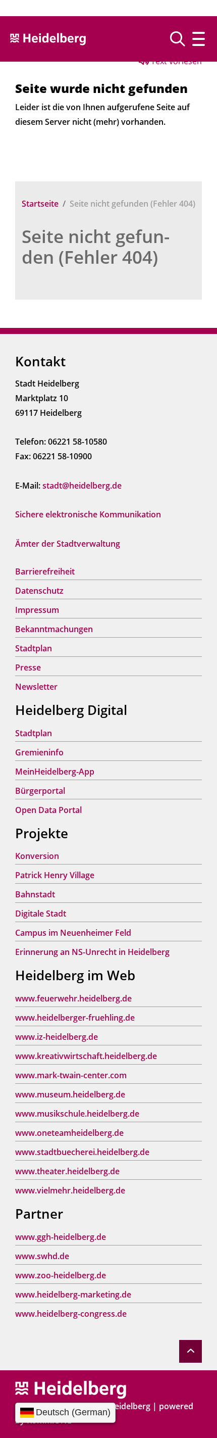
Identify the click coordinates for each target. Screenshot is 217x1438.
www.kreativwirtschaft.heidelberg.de (86, 1056)
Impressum (37, 609)
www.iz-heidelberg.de (56, 1036)
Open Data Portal (48, 810)
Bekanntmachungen (54, 629)
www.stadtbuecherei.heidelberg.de (82, 1152)
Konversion (37, 855)
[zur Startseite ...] (70, 1389)
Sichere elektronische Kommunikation (88, 514)
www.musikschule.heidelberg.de (77, 1113)
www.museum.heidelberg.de (70, 1094)
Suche (181, 38)
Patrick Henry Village (54, 875)
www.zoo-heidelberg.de (60, 1275)
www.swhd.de (42, 1256)
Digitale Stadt (40, 913)
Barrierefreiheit (45, 571)
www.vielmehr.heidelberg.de (70, 1190)
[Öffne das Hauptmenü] (198, 39)
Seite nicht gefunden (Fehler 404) (96, 246)
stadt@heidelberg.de (82, 485)
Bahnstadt (35, 894)
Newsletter (36, 686)
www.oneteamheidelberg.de (69, 1132)
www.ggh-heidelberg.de (60, 1236)
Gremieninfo (39, 752)
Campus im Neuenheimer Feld (73, 932)
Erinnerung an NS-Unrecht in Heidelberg (92, 951)
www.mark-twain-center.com (71, 1075)
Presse (28, 667)
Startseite (40, 203)
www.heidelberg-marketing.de (73, 1294)
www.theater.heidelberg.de (67, 1171)
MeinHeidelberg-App (54, 771)
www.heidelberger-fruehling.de (75, 1017)
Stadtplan (33, 648)
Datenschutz (39, 590)
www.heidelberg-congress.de (71, 1313)
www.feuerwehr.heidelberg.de (73, 998)
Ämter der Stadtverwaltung (67, 543)
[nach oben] (190, 1351)
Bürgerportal (40, 790)
